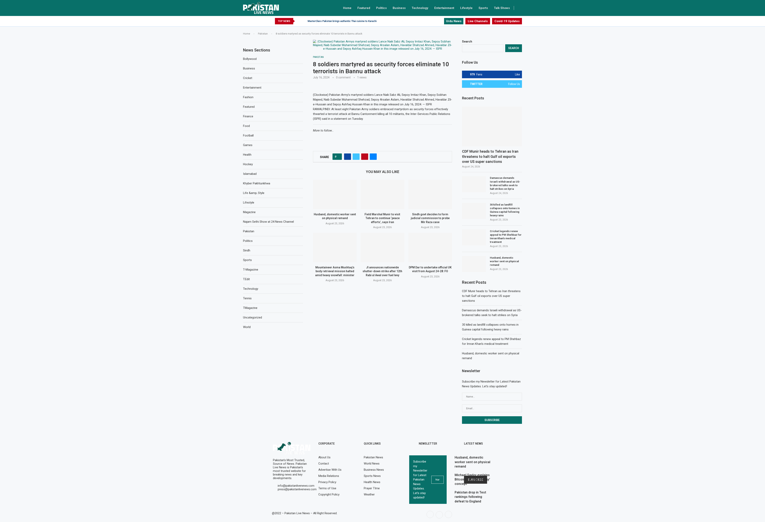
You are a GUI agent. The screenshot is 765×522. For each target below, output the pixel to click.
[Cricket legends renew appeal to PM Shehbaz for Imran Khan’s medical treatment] (474, 237)
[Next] (304, 21)
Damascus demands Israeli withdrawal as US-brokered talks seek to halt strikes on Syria (505, 183)
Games (247, 145)
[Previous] (298, 21)
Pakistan (263, 33)
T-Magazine (250, 269)
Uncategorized (252, 317)
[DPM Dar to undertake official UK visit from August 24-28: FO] (430, 247)
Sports (483, 8)
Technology (420, 8)
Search (467, 41)
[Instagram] (440, 21)
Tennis (247, 298)
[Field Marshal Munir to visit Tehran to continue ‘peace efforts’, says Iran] (382, 194)
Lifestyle (466, 8)
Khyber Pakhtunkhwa (256, 183)
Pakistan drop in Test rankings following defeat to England (470, 496)
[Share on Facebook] (347, 156)
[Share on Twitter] (356, 156)
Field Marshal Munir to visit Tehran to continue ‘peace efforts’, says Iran (382, 218)
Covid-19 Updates (507, 21)
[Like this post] (338, 156)
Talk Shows (502, 8)
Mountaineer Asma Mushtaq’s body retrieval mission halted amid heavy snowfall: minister (334, 271)
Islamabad (250, 174)
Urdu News (453, 21)
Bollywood (250, 59)
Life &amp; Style (253, 193)
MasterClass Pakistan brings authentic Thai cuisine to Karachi (342, 21)
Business (399, 8)
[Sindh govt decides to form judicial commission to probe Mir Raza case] (430, 194)
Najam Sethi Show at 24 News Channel (268, 221)
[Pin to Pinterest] (364, 156)
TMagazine (250, 308)
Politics (381, 8)
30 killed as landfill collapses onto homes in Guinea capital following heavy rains (505, 210)
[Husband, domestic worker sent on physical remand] (335, 194)
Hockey (248, 164)
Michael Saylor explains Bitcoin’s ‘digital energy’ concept (472, 479)
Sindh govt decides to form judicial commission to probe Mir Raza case (430, 218)
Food (246, 126)
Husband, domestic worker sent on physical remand (504, 261)
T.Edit (246, 279)
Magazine (249, 212)
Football (248, 135)
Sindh (246, 250)
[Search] (520, 8)
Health (247, 154)
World (247, 327)
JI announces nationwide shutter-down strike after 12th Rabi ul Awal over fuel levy (382, 271)
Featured (363, 8)
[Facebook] (431, 21)
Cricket (247, 78)
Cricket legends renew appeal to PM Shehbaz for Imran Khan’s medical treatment (506, 237)
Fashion (248, 97)
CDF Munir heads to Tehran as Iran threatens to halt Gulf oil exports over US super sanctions (490, 156)
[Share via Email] (373, 156)
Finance (248, 116)
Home (347, 8)
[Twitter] (436, 21)
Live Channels (478, 21)
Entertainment (444, 8)
